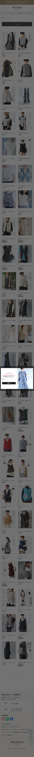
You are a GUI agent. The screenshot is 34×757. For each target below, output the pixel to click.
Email (3, 378)
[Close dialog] (32, 369)
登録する (8, 383)
